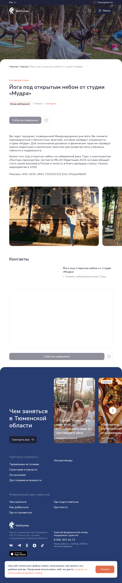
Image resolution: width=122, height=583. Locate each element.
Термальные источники (24, 464)
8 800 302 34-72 (64, 540)
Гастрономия (17, 475)
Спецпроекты (105, 2)
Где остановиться (20, 512)
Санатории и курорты (23, 469)
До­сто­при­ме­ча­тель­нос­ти (25, 480)
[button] (112, 410)
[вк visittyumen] (11, 545)
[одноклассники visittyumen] (27, 545)
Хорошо (105, 569)
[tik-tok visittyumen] (42, 545)
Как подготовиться (66, 502)
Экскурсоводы (63, 460)
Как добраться (18, 507)
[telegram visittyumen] (19, 545)
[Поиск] (89, 10)
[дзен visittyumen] (34, 545)
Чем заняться (17, 502)
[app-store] (18, 553)
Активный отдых (19, 80)
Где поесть (61, 507)
